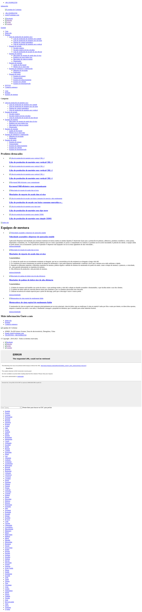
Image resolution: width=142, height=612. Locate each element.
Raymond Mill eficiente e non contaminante (27, 186)
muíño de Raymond (19, 65)
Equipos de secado (15, 46)
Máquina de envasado (20, 70)
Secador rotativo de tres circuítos (24, 50)
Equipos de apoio (15, 74)
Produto (7, 35)
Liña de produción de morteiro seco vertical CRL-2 (31, 170)
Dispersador (17, 61)
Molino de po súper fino (21, 67)
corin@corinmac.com (12, 15)
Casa (6, 31)
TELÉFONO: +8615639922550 (15, 335)
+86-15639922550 (11, 2)
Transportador (17, 78)
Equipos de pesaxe (19, 76)
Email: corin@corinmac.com (14, 333)
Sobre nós (8, 33)
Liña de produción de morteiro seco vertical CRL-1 (31, 178)
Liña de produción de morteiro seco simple (27, 39)
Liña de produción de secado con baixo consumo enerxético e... (36, 202)
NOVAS (8, 85)
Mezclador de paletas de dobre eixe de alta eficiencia (31, 280)
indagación (4, 6)
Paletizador (17, 72)
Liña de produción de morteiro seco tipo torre (28, 210)
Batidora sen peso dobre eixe (22, 57)
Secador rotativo (18, 48)
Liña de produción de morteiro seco (20, 37)
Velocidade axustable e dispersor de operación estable (31, 237)
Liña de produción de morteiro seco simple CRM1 (30, 218)
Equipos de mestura (15, 54)
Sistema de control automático (23, 42)
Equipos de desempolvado (22, 83)
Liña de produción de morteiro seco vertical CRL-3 (31, 162)
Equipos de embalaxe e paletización (21, 68)
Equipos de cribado (19, 82)
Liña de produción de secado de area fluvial (27, 52)
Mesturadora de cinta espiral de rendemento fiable (30, 302)
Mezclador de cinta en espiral (22, 59)
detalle (18, 246)
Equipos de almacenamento (22, 80)
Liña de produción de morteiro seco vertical (27, 44)
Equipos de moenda (15, 63)
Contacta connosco (11, 87)
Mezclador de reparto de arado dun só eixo (27, 55)
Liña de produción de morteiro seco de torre (27, 40)
